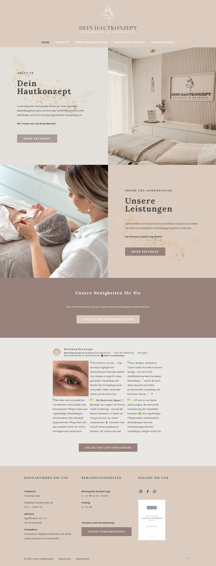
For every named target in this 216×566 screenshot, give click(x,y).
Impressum (65, 558)
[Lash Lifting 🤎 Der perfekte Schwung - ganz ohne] (71, 378)
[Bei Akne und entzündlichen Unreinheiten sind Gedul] (71, 416)
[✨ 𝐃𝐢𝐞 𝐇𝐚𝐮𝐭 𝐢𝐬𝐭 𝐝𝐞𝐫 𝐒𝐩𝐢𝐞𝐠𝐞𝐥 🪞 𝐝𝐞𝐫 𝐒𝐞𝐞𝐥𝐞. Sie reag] (108, 416)
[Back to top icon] (188, 558)
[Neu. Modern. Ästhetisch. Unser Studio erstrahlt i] (145, 378)
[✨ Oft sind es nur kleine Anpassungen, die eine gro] (145, 416)
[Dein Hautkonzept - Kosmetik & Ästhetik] (108, 19)
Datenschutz (82, 558)
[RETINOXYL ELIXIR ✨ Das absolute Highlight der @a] (108, 378)
